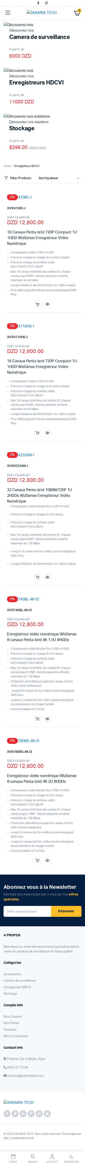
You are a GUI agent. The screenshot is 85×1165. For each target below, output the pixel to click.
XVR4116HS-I (17, 337)
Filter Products (20, 178)
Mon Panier (11, 1023)
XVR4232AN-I (17, 466)
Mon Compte (13, 1016)
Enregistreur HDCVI (17, 987)
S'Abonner (66, 911)
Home (7, 166)
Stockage (10, 993)
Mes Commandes (16, 1036)
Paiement (10, 1029)
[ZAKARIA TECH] (43, 13)
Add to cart (38, 304)
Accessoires (12, 974)
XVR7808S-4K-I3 (19, 752)
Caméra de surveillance (20, 980)
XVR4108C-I (16, 208)
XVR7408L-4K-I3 (19, 610)
